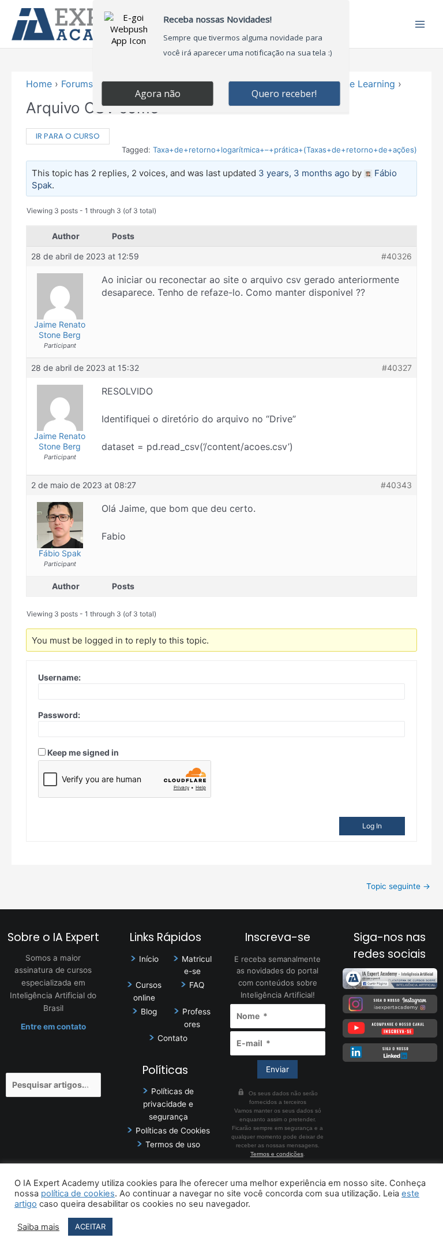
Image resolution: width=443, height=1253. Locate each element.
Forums (77, 84)
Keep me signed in (83, 752)
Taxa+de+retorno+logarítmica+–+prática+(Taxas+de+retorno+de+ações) (285, 149)
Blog (149, 1011)
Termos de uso (172, 1144)
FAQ (196, 985)
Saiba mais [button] (38, 1227)
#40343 (396, 485)
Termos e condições (276, 1154)
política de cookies (78, 1193)
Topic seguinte (398, 886)
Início (149, 959)
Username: (59, 677)
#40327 (397, 368)
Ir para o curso (68, 136)
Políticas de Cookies (173, 1130)
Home (39, 84)
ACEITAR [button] (90, 1226)
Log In (372, 825)
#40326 (396, 256)
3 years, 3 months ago (304, 173)
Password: (59, 715)
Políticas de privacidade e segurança (168, 1104)
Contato (172, 1038)
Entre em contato (53, 1026)
